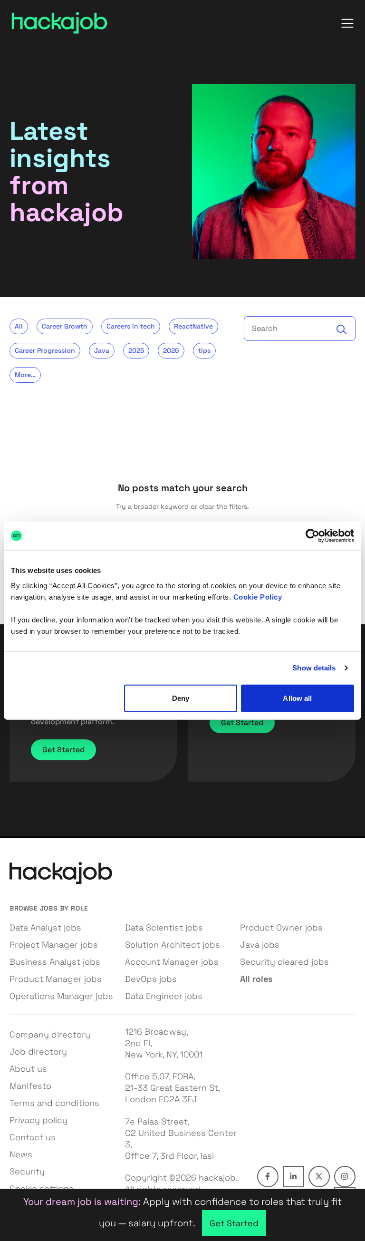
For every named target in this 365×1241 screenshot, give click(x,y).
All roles (256, 978)
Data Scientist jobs (164, 927)
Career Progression (45, 350)
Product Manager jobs (56, 978)
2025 (136, 350)
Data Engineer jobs (163, 995)
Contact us (33, 1137)
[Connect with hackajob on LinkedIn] (293, 1176)
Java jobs (259, 944)
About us (28, 1068)
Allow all (297, 698)
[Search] (342, 329)
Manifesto (30, 1085)
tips (204, 350)
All (19, 326)
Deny (180, 698)
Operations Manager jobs (61, 995)
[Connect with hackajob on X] (319, 1176)
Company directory (50, 1034)
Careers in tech (130, 326)
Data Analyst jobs (45, 927)
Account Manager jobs (172, 961)
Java (101, 350)
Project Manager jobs (54, 944)
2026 (171, 350)
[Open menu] (347, 23)
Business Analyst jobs (55, 961)
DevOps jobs (151, 978)
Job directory (38, 1051)
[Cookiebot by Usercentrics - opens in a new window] (312, 536)
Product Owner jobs (281, 927)
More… (25, 374)
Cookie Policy (257, 596)
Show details (314, 668)
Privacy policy (38, 1120)
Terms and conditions (54, 1102)
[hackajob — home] (59, 23)
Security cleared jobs (284, 961)
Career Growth (64, 326)
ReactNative (193, 326)
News (21, 1154)
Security (27, 1171)
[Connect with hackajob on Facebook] (268, 1176)
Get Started (63, 750)
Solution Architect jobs (172, 944)
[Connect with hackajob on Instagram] (344, 1176)
